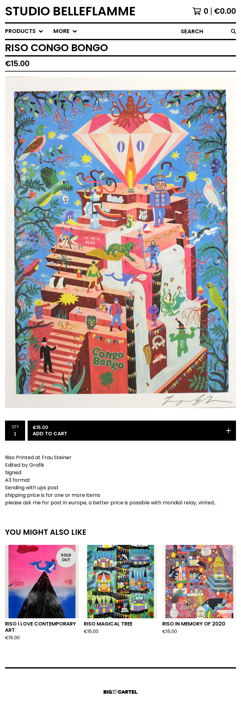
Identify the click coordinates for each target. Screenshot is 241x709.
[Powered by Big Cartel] (120, 691)
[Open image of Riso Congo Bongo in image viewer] (120, 242)
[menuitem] (24, 31)
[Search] (233, 31)
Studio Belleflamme (70, 11)
